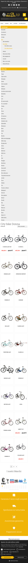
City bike (15, 23)
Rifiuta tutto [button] (21, 557)
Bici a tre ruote (6, 61)
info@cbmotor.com (22, 7)
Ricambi (3, 29)
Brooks (3, 210)
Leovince (3, 170)
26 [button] (25, 487)
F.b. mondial (4, 103)
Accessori (3, 32)
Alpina (3, 86)
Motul (2, 197)
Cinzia (2, 220)
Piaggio (3, 160)
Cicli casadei (4, 84)
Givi (2, 96)
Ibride (4, 51)
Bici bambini (6, 41)
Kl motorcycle (4, 101)
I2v (2, 108)
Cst (2, 133)
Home (2, 23)
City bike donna (22, 23)
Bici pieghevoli (6, 56)
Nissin (2, 165)
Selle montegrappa (5, 138)
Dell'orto (3, 153)
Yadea (2, 106)
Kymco (3, 71)
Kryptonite (4, 143)
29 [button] (14, 489)
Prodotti (6, 23)
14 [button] (2, 487)
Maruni (3, 207)
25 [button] (23, 487)
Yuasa (2, 205)
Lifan (2, 113)
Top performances (5, 175)
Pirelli (2, 200)
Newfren (3, 163)
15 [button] (4, 487)
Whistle (3, 89)
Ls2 (2, 98)
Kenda (2, 136)
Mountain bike (6, 54)
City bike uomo (8, 46)
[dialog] (14, 551)
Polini (2, 148)
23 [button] (20, 487)
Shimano (3, 126)
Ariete (2, 178)
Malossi (3, 150)
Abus (2, 145)
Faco (2, 180)
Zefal (2, 131)
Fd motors (3, 116)
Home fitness (6, 63)
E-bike (2, 37)
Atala (2, 81)
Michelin (3, 93)
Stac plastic (4, 195)
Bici (11, 23)
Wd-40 (3, 192)
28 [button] (12, 489)
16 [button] (6, 487)
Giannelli (3, 168)
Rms (2, 212)
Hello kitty (3, 217)
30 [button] (16, 489)
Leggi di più (21, 546)
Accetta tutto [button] (7, 557)
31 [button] (18, 489)
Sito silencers (4, 173)
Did (2, 158)
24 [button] (21, 487)
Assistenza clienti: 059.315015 (9, 7)
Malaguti (3, 190)
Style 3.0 (3, 215)
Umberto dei (4, 121)
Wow (2, 111)
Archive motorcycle (6, 91)
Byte (2, 128)
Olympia (3, 79)
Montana (3, 118)
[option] (3, 481)
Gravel (4, 58)
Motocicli (3, 34)
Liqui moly (3, 76)
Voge (2, 74)
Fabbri (2, 183)
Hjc (2, 202)
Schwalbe (3, 123)
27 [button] (10, 489)
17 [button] (8, 487)
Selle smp (3, 140)
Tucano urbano (5, 188)
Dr (1, 155)
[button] (14, 561)
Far (2, 185)
